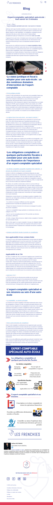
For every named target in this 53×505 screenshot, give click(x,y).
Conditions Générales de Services (14, 487)
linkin (24, 478)
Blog (13, 24)
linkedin (45, 67)
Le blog (8, 494)
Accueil (8, 24)
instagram (8, 478)
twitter (46, 71)
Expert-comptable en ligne (17, 449)
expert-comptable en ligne (34, 45)
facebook (45, 64)
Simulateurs (9, 496)
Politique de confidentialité (12, 490)
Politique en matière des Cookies (14, 492)
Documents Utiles (10, 498)
